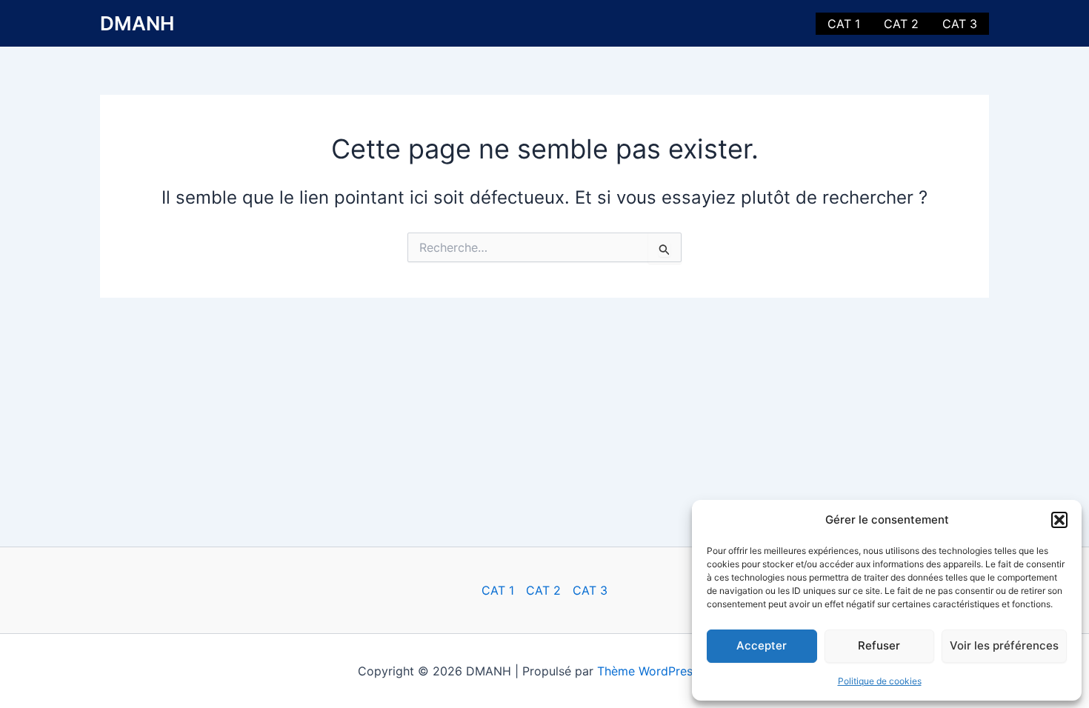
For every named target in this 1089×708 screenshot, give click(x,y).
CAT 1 (843, 23)
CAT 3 (959, 23)
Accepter (761, 645)
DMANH (137, 23)
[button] (1059, 519)
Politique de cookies (880, 681)
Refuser (879, 645)
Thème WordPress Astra (664, 671)
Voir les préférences (1004, 645)
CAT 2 (901, 23)
